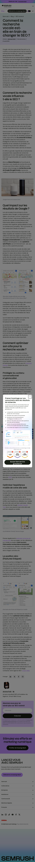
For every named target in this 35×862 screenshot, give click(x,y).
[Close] (30, 396)
